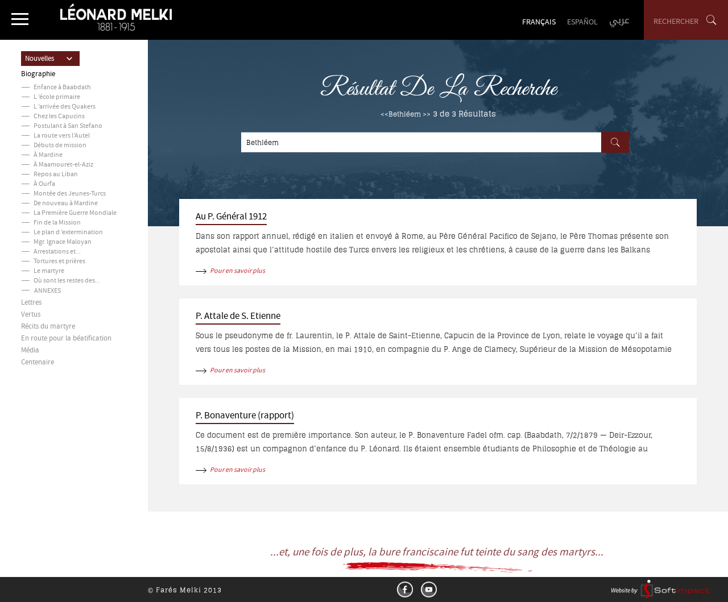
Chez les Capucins (59, 117)
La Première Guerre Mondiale (75, 213)
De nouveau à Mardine (66, 204)
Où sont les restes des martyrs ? (78, 281)
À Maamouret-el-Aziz (63, 165)
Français (539, 22)
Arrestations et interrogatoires (77, 252)
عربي (619, 20)
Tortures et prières (59, 262)
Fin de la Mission (57, 223)
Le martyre (49, 271)
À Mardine (48, 155)
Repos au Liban (56, 175)
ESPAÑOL (582, 22)
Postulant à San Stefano (68, 126)
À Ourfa (44, 184)
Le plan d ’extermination (68, 233)
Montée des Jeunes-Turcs (70, 194)
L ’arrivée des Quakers (65, 107)
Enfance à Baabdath (62, 88)
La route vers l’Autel (62, 136)
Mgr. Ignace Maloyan (63, 242)
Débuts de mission (60, 146)
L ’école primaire (57, 97)
